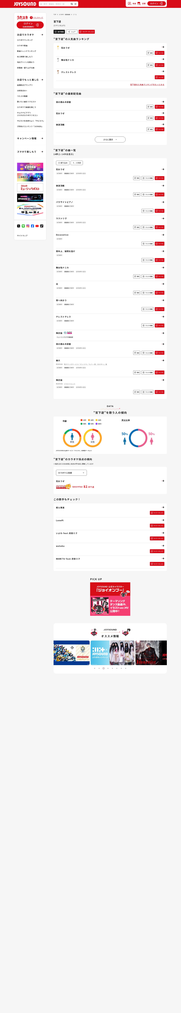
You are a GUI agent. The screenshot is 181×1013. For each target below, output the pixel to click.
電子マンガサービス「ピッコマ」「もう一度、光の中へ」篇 (85, 364)
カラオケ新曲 (22, 45)
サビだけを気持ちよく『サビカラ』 (31, 121)
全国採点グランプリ (25, 85)
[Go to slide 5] (112, 668)
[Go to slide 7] (121, 668)
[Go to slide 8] (125, 668)
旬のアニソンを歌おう (25, 62)
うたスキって (38, 17)
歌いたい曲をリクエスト (26, 101)
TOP (55, 14)
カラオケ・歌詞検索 (64, 14)
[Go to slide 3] (103, 668)
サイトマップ (22, 235)
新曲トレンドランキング (26, 51)
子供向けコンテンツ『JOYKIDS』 (30, 126)
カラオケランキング (25, 40)
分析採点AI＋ (22, 90)
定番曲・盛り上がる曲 (25, 67)
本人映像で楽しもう (25, 56)
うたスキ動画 (22, 96)
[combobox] (77, 163)
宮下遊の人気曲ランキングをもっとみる (147, 84)
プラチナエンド (69, 384)
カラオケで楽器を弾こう (26, 107)
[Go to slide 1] (94, 668)
